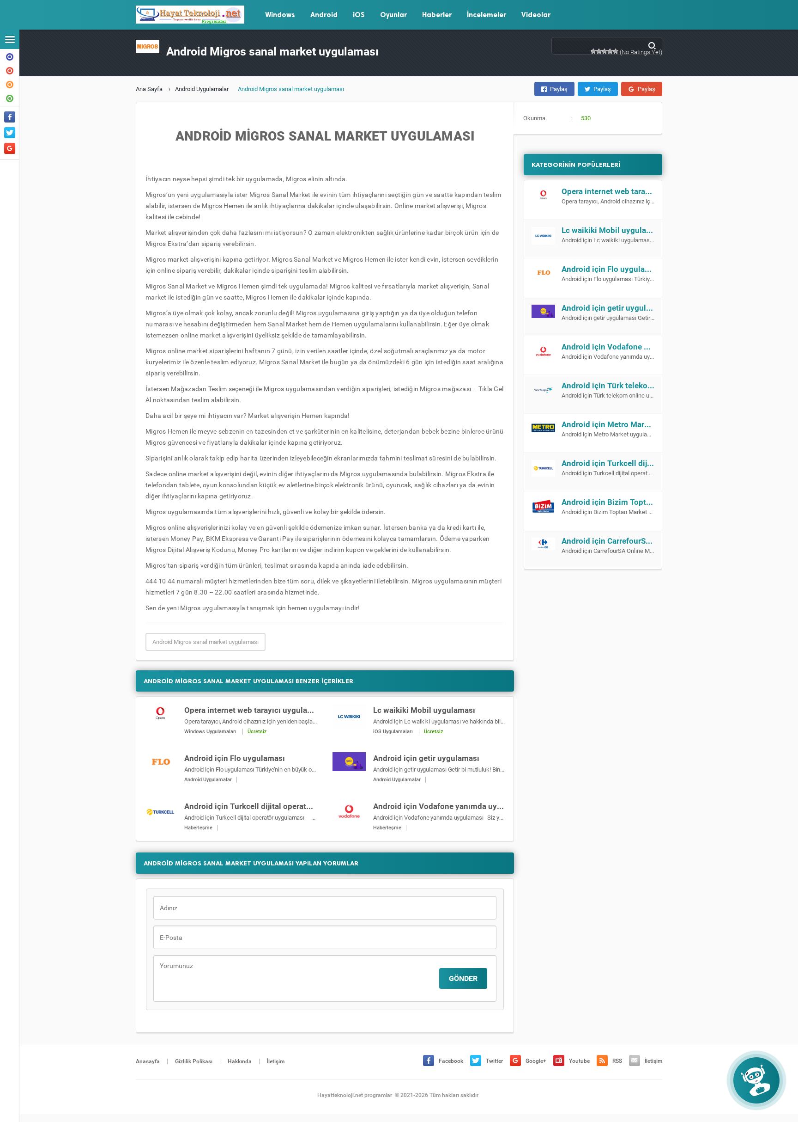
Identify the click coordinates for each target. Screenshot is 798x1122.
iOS (359, 15)
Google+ (536, 1061)
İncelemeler (486, 15)
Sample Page (9, 97)
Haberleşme (198, 827)
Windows (280, 15)
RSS (617, 1061)
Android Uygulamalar (202, 89)
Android (324, 15)
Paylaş (559, 89)
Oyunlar (393, 15)
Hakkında (9, 56)
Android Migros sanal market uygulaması (205, 641)
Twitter (494, 1061)
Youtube (579, 1061)
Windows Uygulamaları (210, 731)
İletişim (9, 70)
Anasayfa (148, 1061)
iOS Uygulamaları (393, 731)
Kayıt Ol (9, 83)
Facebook (451, 1061)
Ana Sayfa (149, 89)
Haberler (437, 15)
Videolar (535, 15)
